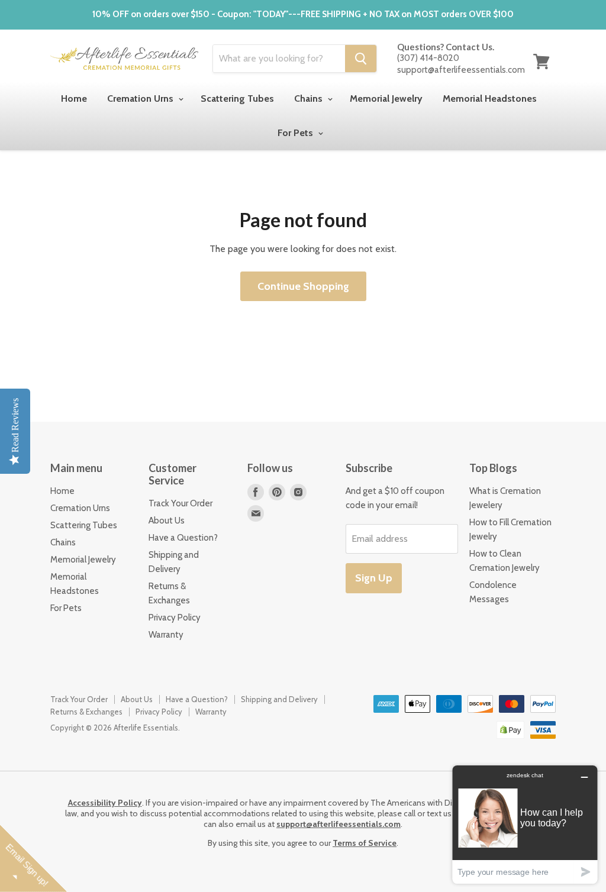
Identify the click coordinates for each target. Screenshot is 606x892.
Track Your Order (180, 503)
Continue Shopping (303, 286)
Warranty (166, 634)
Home (74, 98)
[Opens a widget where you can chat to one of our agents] (525, 824)
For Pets (296, 132)
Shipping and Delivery (279, 699)
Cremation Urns (141, 98)
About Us (167, 520)
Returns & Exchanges (86, 711)
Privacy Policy (175, 617)
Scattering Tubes (237, 98)
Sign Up (373, 577)
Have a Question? (183, 537)
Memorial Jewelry (386, 98)
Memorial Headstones (490, 98)
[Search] (360, 58)
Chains (309, 98)
